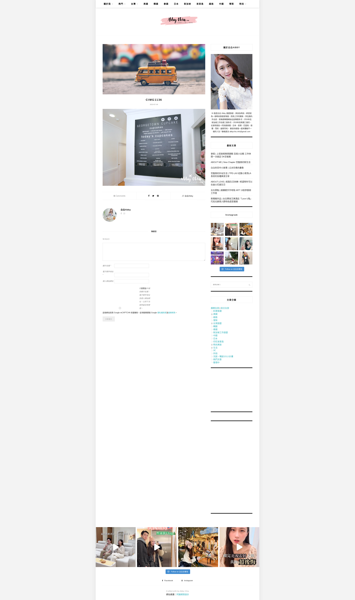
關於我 (107, 4)
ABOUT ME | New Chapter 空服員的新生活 (230, 162)
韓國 (156, 4)
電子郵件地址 (108, 273)
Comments (119, 196)
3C (214, 350)
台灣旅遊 (217, 323)
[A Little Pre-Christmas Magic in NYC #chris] (245, 229)
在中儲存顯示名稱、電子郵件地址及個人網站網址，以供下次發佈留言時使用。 (144, 298)
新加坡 (187, 4)
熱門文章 (217, 359)
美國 (146, 4)
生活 (215, 347)
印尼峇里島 (218, 341)
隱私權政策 (161, 313)
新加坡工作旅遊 (220, 332)
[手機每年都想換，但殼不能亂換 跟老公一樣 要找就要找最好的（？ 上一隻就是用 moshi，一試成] (245, 243)
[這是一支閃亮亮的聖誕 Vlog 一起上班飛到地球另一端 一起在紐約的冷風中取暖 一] (231, 229)
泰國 (166, 4)
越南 (211, 4)
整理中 (216, 362)
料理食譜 (217, 311)
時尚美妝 (217, 344)
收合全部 (225, 308)
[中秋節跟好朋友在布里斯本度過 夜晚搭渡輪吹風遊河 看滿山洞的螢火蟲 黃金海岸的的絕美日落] (245, 258)
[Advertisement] (231, 390)
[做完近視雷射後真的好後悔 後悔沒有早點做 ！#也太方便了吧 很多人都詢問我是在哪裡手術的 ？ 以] (217, 243)
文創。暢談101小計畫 (223, 356)
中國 (221, 4)
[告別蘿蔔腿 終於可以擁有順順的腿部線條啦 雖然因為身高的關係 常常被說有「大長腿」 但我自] (231, 258)
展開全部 (215, 308)
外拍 (215, 353)
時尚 (241, 4)
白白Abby (189, 196)
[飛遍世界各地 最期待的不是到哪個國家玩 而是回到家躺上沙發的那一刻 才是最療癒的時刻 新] (217, 229)
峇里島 (200, 4)
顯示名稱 (107, 266)
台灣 (133, 4)
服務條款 (171, 313)
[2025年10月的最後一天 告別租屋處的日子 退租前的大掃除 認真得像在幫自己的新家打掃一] (231, 243)
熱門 (121, 4)
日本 (176, 4)
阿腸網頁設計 (183, 594)
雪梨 (231, 4)
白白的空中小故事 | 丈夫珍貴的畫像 (227, 168)
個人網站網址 (108, 281)
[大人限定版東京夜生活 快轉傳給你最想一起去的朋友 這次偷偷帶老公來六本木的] (217, 258)
